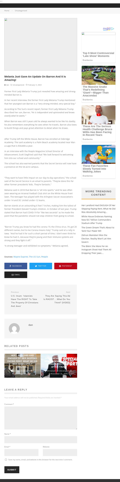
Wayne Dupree (20, 256)
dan (7, 85)
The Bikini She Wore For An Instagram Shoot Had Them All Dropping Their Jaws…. (96, 249)
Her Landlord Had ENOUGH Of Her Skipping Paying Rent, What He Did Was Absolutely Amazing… (98, 209)
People (44, 256)
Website (46, 447)
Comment (9, 404)
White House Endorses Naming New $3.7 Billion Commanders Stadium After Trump (97, 220)
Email (7, 447)
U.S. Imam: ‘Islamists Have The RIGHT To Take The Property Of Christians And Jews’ (24, 299)
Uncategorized (18, 85)
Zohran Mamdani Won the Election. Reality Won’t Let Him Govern (96, 238)
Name (7, 434)
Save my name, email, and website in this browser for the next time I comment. (40, 459)
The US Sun (34, 256)
